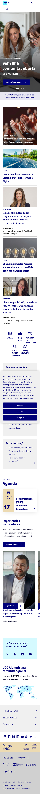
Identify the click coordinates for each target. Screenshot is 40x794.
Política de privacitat (17, 785)
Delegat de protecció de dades (11, 789)
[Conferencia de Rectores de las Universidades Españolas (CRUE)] (6, 764)
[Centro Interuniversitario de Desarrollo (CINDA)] (18, 764)
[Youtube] (30, 654)
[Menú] (36, 3)
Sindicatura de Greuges (24, 782)
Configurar (20, 418)
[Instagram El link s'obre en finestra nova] (4, 736)
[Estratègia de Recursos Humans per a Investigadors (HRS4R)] (26, 747)
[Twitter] (7, 654)
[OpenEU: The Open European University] (34, 747)
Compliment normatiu (9, 782)
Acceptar (20, 405)
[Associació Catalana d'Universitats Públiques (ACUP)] (8, 757)
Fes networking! (14, 443)
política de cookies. (26, 398)
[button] (17, 88)
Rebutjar (20, 411)
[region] (20, 397)
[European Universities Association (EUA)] (31, 764)
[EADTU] (8, 771)
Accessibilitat (26, 789)
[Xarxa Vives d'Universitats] (24, 757)
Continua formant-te (16, 367)
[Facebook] (15, 654)
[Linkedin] (22, 654)
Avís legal (5, 785)
